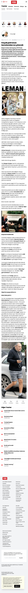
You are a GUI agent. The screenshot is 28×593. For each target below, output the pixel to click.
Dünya (22, 6)
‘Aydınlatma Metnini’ (7, 583)
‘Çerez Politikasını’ (17, 582)
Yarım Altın (5, 524)
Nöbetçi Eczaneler (20, 493)
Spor (26, 6)
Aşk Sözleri (5, 517)
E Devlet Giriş (18, 498)
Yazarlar (3, 9)
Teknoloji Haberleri (6, 497)
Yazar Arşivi (16, 9)
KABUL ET (17, 586)
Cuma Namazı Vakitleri (19, 491)
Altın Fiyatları (5, 498)
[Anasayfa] (5, 478)
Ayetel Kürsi (5, 513)
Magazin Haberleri (6, 488)
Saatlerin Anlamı (6, 515)
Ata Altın (17, 505)
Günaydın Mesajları (7, 518)
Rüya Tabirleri (19, 520)
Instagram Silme (6, 512)
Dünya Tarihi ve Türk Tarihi (20, 522)
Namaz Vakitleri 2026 (20, 488)
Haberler (4, 483)
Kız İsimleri (5, 534)
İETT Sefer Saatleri (6, 540)
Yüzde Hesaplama (7, 546)
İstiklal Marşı (18, 494)
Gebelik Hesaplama (7, 541)
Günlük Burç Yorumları (18, 500)
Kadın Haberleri (6, 495)
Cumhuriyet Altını (19, 507)
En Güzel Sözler (19, 524)
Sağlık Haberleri (6, 493)
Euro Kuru (18, 483)
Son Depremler (6, 505)
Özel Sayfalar (9, 9)
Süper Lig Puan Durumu (19, 513)
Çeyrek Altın (5, 522)
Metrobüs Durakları (20, 526)
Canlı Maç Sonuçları (20, 510)
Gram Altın (5, 520)
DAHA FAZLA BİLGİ (8, 586)
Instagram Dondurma (5, 510)
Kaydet (21, 558)
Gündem (10, 6)
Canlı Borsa (18, 486)
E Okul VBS (18, 496)
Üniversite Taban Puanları (19, 518)
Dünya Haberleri (6, 492)
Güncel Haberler (6, 486)
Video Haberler (19, 515)
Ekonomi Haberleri (6, 485)
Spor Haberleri (6, 490)
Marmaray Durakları (7, 530)
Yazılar (4, 6)
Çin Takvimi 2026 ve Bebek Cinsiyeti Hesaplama (7, 537)
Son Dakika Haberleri (7, 481)
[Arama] (1, 1)
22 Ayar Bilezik (19, 509)
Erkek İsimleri (5, 532)
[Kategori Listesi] (26, 1)
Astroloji (4, 507)
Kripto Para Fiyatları (20, 485)
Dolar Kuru (18, 481)
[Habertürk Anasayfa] (14, 2)
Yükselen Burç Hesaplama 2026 (6, 544)
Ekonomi (16, 6)
